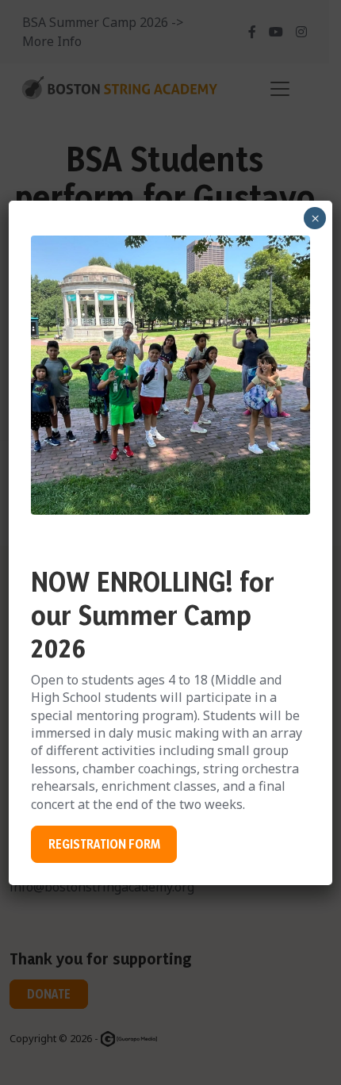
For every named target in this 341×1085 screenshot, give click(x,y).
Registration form (104, 844)
